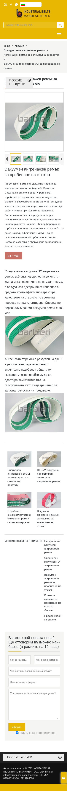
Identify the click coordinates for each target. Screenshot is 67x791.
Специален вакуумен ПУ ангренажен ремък (52, 563)
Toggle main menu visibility (59, 34)
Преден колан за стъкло (52, 617)
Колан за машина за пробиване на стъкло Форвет (52, 603)
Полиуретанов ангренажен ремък (24, 50)
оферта (16, 726)
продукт (19, 45)
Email (13, 256)
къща (7, 45)
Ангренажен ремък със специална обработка (31, 54)
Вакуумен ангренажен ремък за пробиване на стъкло (52, 582)
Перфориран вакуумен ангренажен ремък (52, 547)
